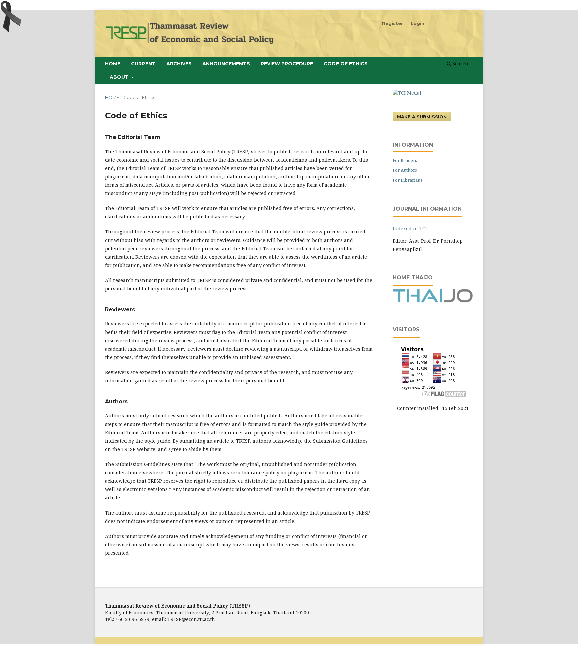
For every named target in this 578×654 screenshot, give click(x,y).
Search (459, 63)
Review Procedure (287, 64)
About (120, 77)
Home (112, 64)
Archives (179, 64)
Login (417, 23)
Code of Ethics (346, 64)
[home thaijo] (433, 301)
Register (392, 23)
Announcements (226, 64)
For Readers (405, 160)
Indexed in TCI (410, 228)
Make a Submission (422, 116)
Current (143, 64)
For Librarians (407, 180)
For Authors (405, 170)
